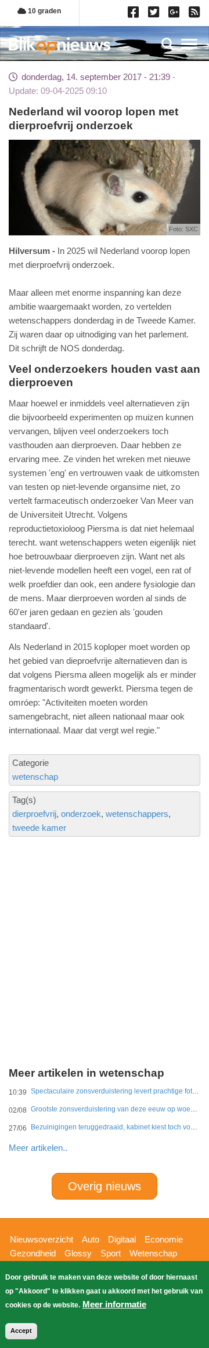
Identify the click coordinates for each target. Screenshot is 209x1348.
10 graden (43, 11)
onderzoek (81, 814)
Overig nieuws (104, 1186)
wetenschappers (137, 814)
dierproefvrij (34, 814)
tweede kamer (39, 828)
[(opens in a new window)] (135, 14)
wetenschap (35, 777)
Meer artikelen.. (38, 1148)
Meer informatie (114, 1304)
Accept (21, 1330)
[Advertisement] (104, 912)
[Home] (59, 45)
